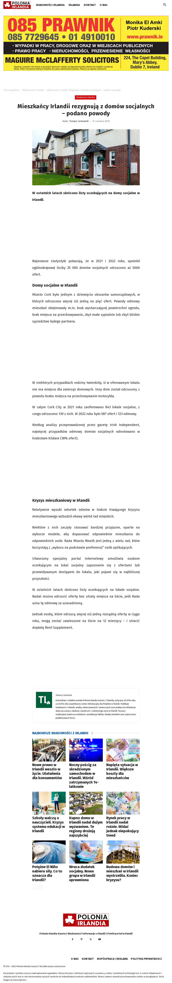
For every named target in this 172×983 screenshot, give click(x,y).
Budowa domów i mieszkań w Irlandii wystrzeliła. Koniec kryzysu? (122, 873)
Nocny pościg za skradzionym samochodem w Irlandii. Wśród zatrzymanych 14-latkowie (84, 776)
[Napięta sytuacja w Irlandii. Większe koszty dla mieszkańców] (123, 750)
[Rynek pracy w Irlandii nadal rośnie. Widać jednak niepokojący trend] (123, 803)
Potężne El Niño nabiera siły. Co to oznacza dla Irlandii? (47, 873)
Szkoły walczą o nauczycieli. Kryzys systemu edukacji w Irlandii (48, 824)
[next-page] (40, 887)
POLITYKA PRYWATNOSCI (146, 958)
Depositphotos (20, 980)
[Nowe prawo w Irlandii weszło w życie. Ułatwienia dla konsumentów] (49, 750)
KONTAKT (90, 5)
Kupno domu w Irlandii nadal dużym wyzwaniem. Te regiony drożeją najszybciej (86, 827)
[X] (90, 939)
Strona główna (11, 90)
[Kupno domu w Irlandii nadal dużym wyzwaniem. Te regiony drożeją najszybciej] (86, 803)
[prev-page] (34, 887)
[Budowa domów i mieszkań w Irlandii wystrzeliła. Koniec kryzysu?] (123, 851)
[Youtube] (99, 939)
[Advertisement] (86, 230)
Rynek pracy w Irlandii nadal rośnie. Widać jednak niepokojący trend (122, 827)
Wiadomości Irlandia (50, 5)
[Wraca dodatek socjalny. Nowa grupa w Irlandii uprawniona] (86, 851)
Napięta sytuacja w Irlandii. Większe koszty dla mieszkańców (122, 771)
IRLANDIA (74, 5)
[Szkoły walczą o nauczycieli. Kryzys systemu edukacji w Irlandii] (49, 803)
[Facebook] (72, 939)
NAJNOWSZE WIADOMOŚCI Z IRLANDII (60, 733)
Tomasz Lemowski (79, 121)
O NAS (104, 5)
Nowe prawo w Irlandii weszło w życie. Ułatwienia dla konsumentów (47, 771)
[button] (165, 5)
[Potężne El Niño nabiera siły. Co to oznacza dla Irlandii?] (49, 851)
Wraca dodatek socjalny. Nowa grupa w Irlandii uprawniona (82, 873)
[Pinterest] (81, 939)
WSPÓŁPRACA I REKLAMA (112, 958)
